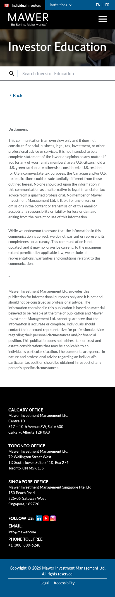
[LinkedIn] (39, 518)
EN (98, 5)
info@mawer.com (22, 532)
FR (107, 5)
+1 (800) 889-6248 (24, 545)
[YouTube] (46, 518)
